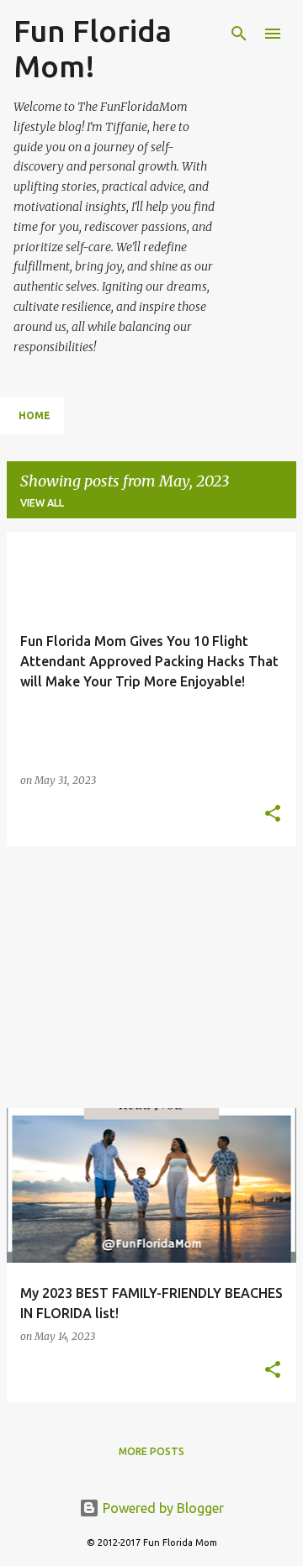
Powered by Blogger (161, 1508)
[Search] (239, 33)
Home (34, 415)
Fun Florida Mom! (92, 48)
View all (42, 502)
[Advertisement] (151, 977)
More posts (151, 1451)
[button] (273, 814)
